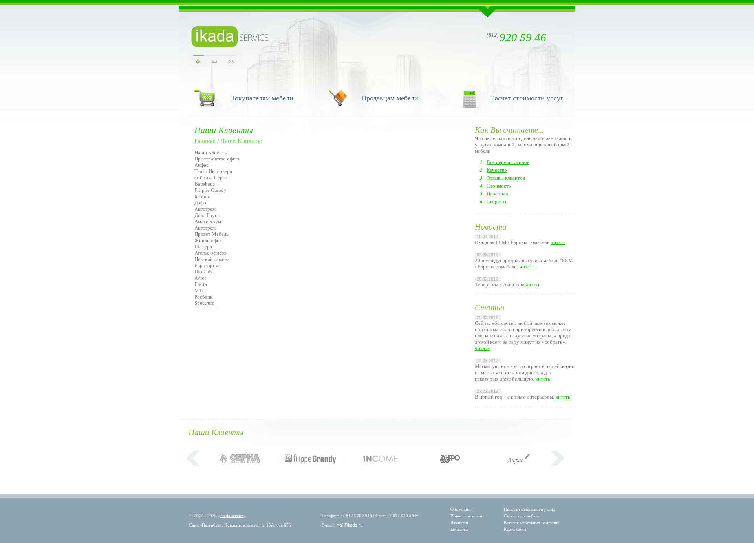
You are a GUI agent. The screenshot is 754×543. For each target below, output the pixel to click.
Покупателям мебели (261, 98)
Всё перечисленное (508, 162)
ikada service (232, 515)
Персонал (497, 194)
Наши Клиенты (241, 141)
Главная (205, 141)
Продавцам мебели (389, 98)
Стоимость (499, 186)
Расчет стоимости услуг (527, 98)
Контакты (459, 529)
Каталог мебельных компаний (532, 522)
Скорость (497, 201)
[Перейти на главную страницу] (230, 36)
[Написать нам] (214, 61)
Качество (497, 170)
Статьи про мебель (521, 516)
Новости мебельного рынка (530, 509)
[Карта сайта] (230, 61)
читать (558, 242)
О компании (461, 509)
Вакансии (459, 522)
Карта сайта (515, 529)
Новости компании (468, 516)
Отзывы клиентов (506, 178)
